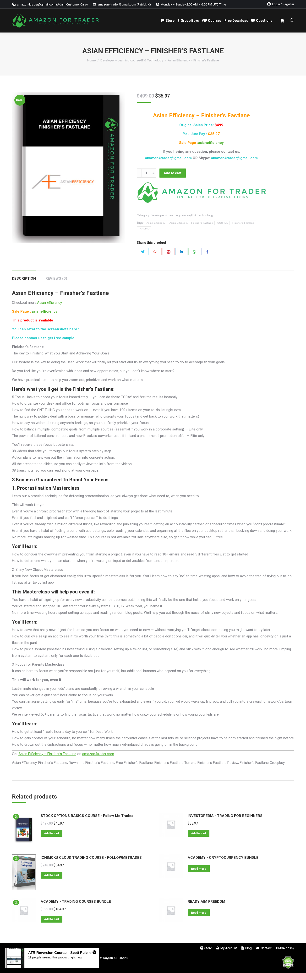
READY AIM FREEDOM (206, 901)
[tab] (24, 276)
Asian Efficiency (156, 223)
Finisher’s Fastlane (243, 223)
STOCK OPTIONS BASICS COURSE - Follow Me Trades (87, 816)
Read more (198, 868)
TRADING (144, 228)
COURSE (222, 223)
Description (24, 278)
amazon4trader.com (98, 754)
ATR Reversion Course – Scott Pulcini (60, 953)
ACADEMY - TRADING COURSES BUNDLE (76, 901)
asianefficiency (211, 143)
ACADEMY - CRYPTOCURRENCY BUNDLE (223, 857)
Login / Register (283, 4)
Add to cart (172, 173)
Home (91, 60)
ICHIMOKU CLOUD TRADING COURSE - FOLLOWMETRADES (91, 857)
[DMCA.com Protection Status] (288, 963)
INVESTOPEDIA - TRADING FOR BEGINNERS (225, 816)
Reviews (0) (56, 278)
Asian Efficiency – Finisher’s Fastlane (191, 223)
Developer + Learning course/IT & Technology (131, 60)
